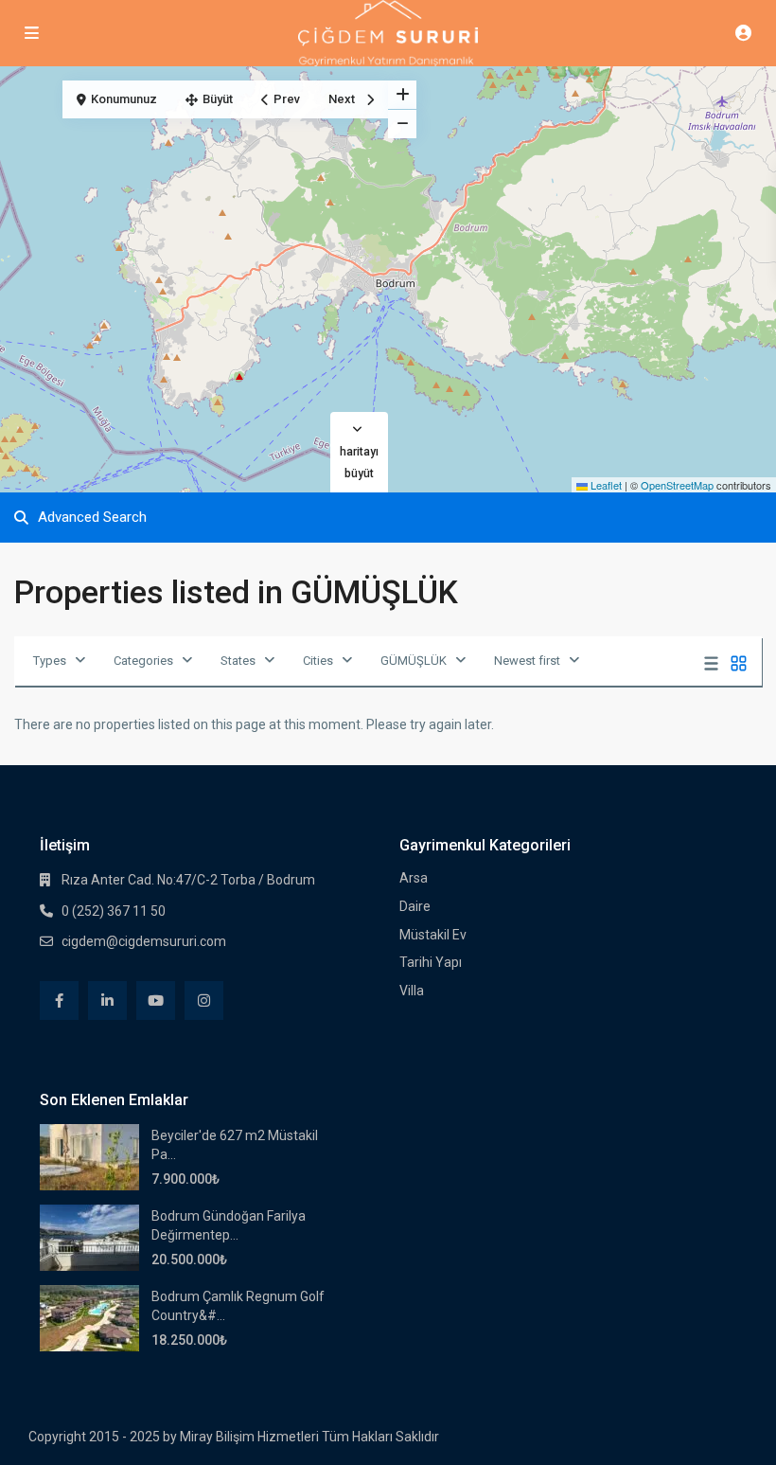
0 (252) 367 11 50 (114, 911)
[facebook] (59, 1000)
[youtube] (155, 1000)
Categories (143, 660)
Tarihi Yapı (430, 962)
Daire (415, 906)
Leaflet (605, 484)
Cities (318, 660)
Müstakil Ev (433, 934)
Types (49, 660)
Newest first (527, 660)
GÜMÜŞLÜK (413, 660)
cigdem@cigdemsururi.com (144, 941)
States (238, 660)
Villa (411, 990)
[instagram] (204, 1000)
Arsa (413, 877)
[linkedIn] (107, 1000)
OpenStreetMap (677, 484)
